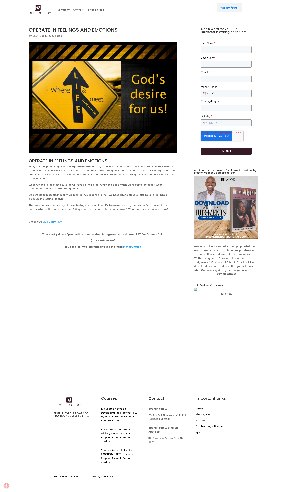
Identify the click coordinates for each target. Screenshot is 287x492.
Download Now (226, 274)
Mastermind (203, 420)
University (63, 9)
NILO (35, 36)
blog (59, 36)
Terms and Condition (66, 476)
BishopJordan (132, 246)
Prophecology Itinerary (210, 426)
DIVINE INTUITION (52, 221)
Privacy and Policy (102, 476)
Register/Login (229, 8)
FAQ (198, 433)
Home (199, 408)
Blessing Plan (96, 9)
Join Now (226, 294)
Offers (77, 9)
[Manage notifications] (6, 485)
